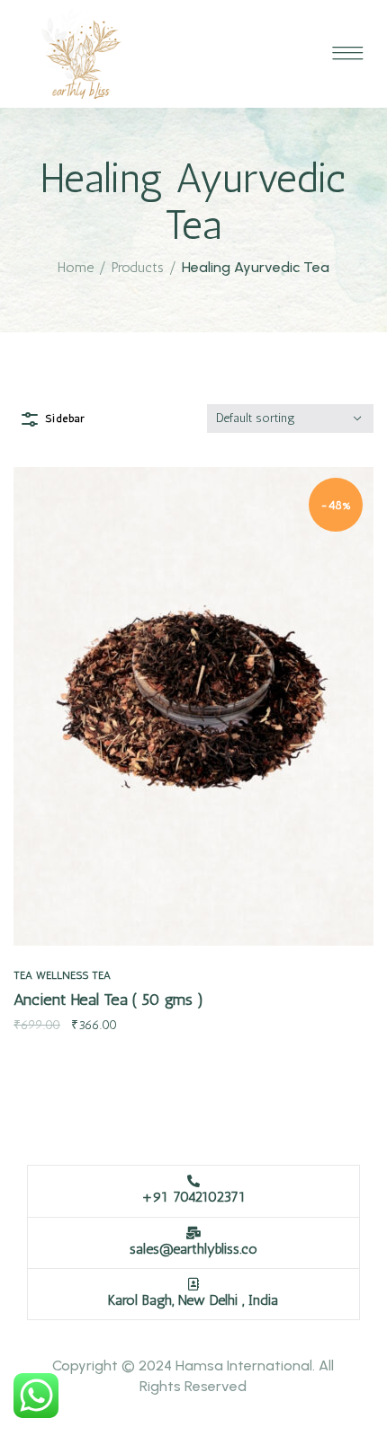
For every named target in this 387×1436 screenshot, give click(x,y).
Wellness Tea (73, 975)
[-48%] (194, 705)
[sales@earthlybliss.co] (193, 1233)
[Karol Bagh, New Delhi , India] (193, 1284)
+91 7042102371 (193, 1196)
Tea (23, 975)
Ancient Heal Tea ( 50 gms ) (108, 999)
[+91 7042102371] (193, 1181)
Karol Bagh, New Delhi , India (193, 1299)
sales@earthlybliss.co (193, 1248)
